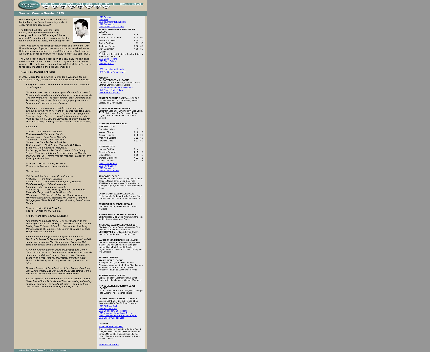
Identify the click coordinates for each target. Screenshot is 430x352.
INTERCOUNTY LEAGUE (111, 326)
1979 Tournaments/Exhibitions (112, 22)
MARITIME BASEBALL (109, 344)
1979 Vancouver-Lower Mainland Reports (118, 315)
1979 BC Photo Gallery (109, 306)
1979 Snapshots (106, 24)
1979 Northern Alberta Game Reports (116, 88)
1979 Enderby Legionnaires (111, 318)
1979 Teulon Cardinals (109, 170)
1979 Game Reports (108, 59)
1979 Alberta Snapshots (109, 92)
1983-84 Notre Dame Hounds (113, 72)
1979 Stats (103, 19)
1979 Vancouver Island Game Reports (116, 313)
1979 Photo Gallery (107, 61)
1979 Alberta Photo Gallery (111, 90)
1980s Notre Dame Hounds (111, 69)
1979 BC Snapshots (108, 308)
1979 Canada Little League (111, 27)
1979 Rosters (105, 17)
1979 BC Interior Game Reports (113, 311)
